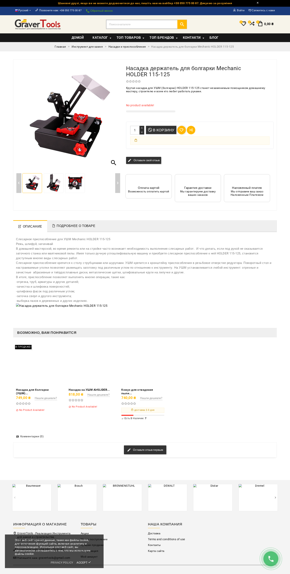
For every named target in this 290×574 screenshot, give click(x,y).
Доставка (154, 533)
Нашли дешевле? (46, 398)
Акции (85, 533)
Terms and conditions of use (166, 539)
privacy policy (62, 562)
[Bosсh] (77, 497)
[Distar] (212, 497)
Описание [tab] (32, 226)
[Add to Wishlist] (46, 364)
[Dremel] (258, 497)
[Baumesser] (31, 497)
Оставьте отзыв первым (147, 449)
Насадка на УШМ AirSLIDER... (89, 389)
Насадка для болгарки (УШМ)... (32, 391)
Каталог (100, 38)
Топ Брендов (162, 38)
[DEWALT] (167, 497)
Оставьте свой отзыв (144, 160)
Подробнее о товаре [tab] (76, 226)
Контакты (154, 545)
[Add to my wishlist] (181, 130)
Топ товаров (129, 38)
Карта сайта (156, 551)
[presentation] (14, 497)
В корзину (163, 130)
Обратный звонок (99, 11)
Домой (78, 38)
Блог (214, 38)
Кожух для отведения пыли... (137, 391)
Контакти (192, 38)
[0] (251, 25)
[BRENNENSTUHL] (122, 497)
